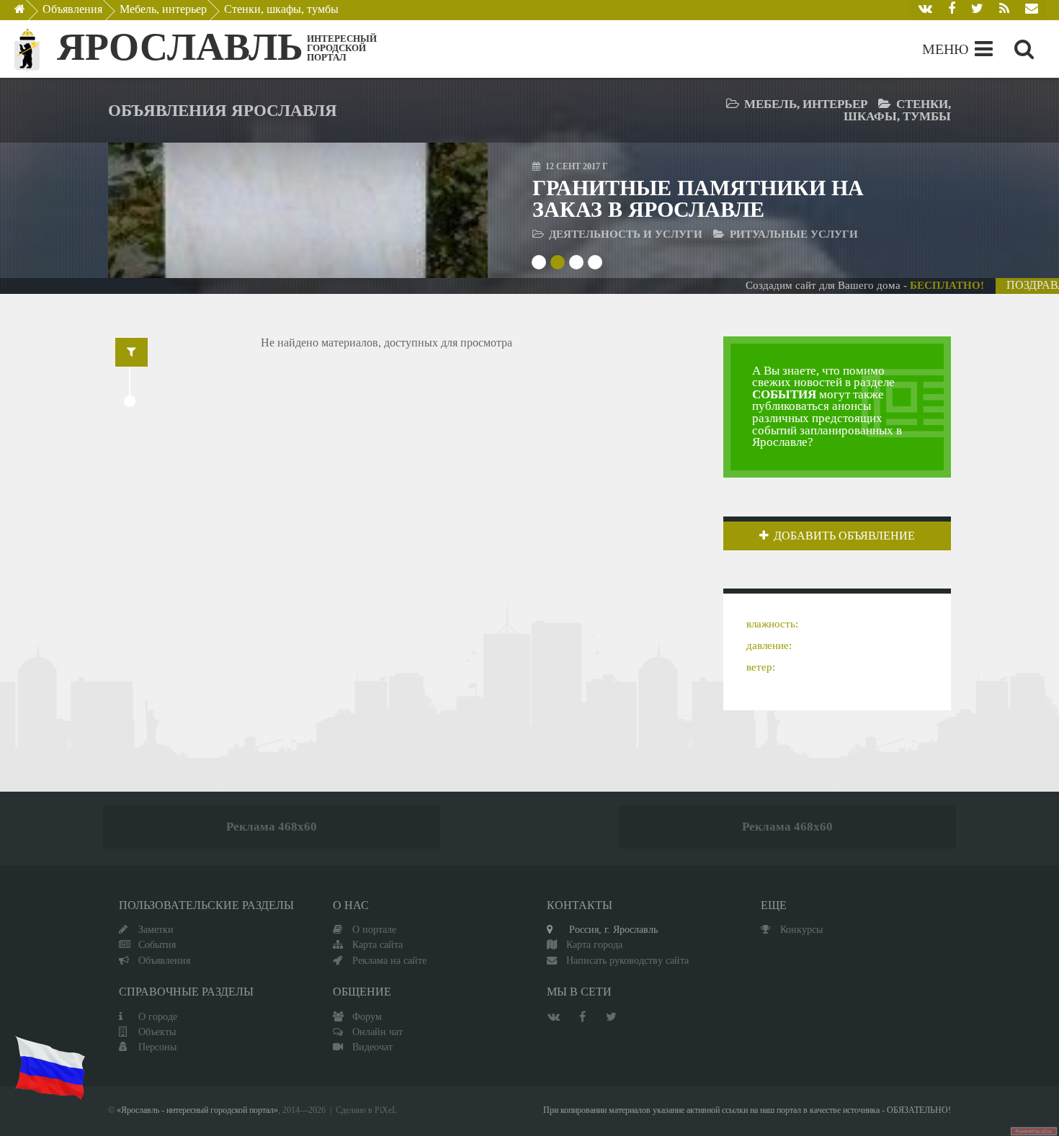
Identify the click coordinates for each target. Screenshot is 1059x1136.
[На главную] (29, 13)
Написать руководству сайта (627, 960)
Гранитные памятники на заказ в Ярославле (698, 198)
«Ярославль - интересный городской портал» (197, 1110)
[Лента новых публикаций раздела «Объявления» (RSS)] (1004, 10)
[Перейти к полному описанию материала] (436, 210)
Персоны (157, 1046)
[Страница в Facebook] (951, 10)
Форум (367, 1016)
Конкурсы (801, 929)
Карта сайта (377, 944)
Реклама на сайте (389, 960)
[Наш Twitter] (977, 10)
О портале (374, 929)
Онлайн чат (377, 1031)
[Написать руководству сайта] (1031, 10)
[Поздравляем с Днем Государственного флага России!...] (49, 1068)
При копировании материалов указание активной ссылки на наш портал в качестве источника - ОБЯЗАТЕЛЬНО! (747, 1110)
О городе (157, 1016)
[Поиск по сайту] (1024, 49)
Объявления (72, 9)
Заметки (156, 929)
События (157, 944)
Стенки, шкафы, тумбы (281, 9)
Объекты (157, 1031)
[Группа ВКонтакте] (925, 10)
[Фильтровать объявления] (131, 352)
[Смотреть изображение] (159, 210)
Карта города (594, 944)
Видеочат (372, 1046)
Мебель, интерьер (163, 9)
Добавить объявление (844, 535)
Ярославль (180, 46)
